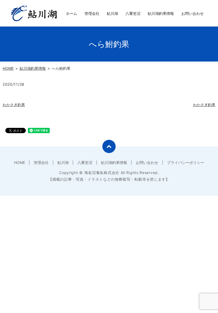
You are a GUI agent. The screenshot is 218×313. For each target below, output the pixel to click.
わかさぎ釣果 (14, 104)
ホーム (71, 13)
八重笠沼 (132, 13)
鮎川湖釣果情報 (161, 13)
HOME (8, 68)
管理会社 (92, 13)
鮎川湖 (112, 13)
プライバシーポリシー (185, 162)
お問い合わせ (192, 13)
